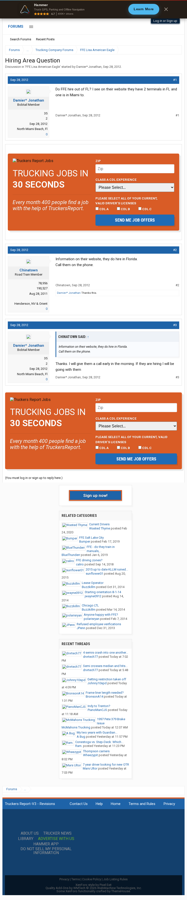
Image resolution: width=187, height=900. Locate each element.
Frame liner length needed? (105, 692)
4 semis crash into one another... (105, 652)
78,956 (42, 283)
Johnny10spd (97, 683)
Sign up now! (95, 495)
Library (25, 839)
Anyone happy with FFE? (101, 614)
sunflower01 (94, 573)
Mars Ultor (90, 768)
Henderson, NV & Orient (30, 303)
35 (45, 113)
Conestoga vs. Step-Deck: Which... (99, 742)
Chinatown (28, 270)
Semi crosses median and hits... (105, 666)
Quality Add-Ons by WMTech (94, 888)
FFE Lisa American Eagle (43, 67)
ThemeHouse (120, 891)
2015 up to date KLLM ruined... (107, 569)
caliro (80, 564)
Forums (15, 26)
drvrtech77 (90, 656)
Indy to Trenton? (99, 706)
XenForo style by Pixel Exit (93, 885)
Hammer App (46, 844)
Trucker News (57, 833)
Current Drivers (99, 524)
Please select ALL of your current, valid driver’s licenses (126, 200)
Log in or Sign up (165, 21)
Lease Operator (92, 583)
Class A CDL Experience (116, 180)
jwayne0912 (93, 596)
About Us (30, 833)
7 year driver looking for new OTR (106, 764)
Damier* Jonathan (89, 67)
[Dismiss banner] (166, 9)
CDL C (146, 209)
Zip (98, 161)
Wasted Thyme (99, 528)
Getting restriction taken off (106, 679)
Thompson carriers (96, 751)
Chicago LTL (90, 605)
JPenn (81, 628)
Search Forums (20, 39)
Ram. (78, 746)
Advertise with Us (56, 839)
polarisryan (91, 619)
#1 (175, 80)
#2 (175, 250)
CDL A (104, 209)
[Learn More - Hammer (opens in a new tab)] (93, 9)
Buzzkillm (88, 587)
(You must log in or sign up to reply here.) (34, 478)
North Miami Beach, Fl (32, 129)
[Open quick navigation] (175, 50)
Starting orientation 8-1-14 (103, 592)
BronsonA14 (94, 696)
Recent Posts (45, 39)
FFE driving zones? (89, 560)
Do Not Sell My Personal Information (46, 851)
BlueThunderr (71, 555)
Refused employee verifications (99, 624)
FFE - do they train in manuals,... (101, 549)
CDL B (125, 209)
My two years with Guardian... (97, 732)
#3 (175, 325)
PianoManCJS (97, 710)
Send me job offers (135, 220)
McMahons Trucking (76, 727)
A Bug (81, 736)
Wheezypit (90, 755)
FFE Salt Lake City (91, 537)
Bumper (84, 541)
